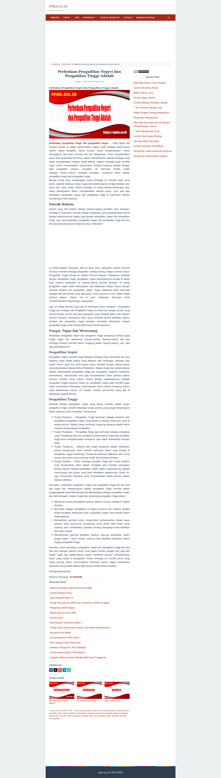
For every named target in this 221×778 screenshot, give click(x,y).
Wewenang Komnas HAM (63, 612)
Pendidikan (63, 710)
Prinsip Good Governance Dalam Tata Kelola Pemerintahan (80, 627)
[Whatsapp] (69, 670)
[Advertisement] (110, 41)
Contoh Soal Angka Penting (148, 136)
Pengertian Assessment (146, 117)
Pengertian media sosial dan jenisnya (153, 151)
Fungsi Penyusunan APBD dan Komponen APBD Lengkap (79, 602)
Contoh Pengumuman (61, 592)
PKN (70, 710)
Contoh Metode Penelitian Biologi (150, 102)
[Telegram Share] (64, 670)
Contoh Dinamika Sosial (86, 700)
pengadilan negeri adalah (58, 713)
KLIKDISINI (76, 577)
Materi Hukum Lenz (112, 700)
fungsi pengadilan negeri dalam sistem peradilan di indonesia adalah (104, 710)
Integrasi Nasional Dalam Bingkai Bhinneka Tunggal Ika (78, 657)
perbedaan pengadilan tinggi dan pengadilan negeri (78, 143)
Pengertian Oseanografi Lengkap (150, 156)
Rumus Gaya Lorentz (144, 97)
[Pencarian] (168, 17)
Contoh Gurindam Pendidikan (149, 146)
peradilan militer (65, 715)
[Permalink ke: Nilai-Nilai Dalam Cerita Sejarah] (61, 690)
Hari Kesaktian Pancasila (146, 141)
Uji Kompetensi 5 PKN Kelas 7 (65, 637)
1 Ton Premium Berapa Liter (148, 107)
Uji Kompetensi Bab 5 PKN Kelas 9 (67, 652)
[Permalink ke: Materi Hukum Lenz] (117, 690)
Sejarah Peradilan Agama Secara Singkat (71, 587)
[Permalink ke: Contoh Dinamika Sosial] (89, 690)
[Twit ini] (55, 670)
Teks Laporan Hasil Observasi (65, 642)
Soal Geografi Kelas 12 (61, 597)
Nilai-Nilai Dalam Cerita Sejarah (58, 701)
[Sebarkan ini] (51, 670)
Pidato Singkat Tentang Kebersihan (151, 112)
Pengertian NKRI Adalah (62, 607)
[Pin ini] (60, 670)
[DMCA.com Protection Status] (141, 71)
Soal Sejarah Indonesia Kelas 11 (66, 622)
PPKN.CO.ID (58, 6)
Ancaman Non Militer (60, 632)
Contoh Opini (56, 617)
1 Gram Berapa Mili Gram (147, 131)
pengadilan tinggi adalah (77, 713)
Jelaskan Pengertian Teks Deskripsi (68, 647)
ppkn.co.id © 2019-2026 (110, 772)
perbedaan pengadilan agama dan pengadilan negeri (92, 715)
